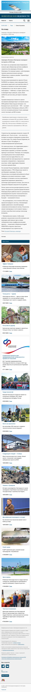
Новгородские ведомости (8, 650)
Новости (3, 20)
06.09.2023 (4, 25)
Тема (11, 25)
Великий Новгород (10, 231)
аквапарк (18, 231)
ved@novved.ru (21, 644)
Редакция (3, 689)
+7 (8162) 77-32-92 (16, 642)
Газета (11, 20)
